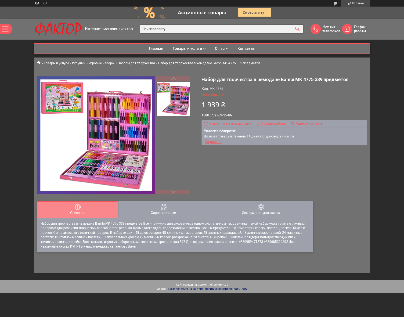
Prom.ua (222, 284)
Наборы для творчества (136, 63)
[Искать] (297, 29)
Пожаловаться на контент (185, 289)
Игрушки (78, 63)
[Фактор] (58, 29)
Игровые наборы (101, 63)
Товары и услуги (187, 48)
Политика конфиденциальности (226, 289)
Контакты (246, 48)
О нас (220, 48)
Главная (156, 48)
